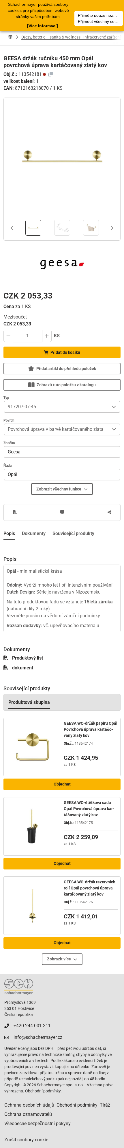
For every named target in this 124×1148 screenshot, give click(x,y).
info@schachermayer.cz (38, 1037)
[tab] (33, 228)
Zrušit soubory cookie (26, 1139)
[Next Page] (112, 227)
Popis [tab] (9, 533)
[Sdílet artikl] (109, 512)
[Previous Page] (11, 227)
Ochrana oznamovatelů (28, 1114)
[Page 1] (33, 228)
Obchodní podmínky (77, 1105)
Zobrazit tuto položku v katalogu (66, 384)
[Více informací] (42, 25)
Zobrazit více (59, 959)
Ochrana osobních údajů (29, 1105)
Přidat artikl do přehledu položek (66, 368)
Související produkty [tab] (73, 533)
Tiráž (105, 1105)
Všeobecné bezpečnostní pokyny (37, 1123)
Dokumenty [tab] (34, 533)
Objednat (62, 784)
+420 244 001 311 (32, 1025)
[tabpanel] (62, 587)
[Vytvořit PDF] (15, 512)
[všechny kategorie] (10, 37)
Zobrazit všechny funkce (58, 489)
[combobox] (56, 406)
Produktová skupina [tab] (29, 702)
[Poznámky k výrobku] (62, 512)
